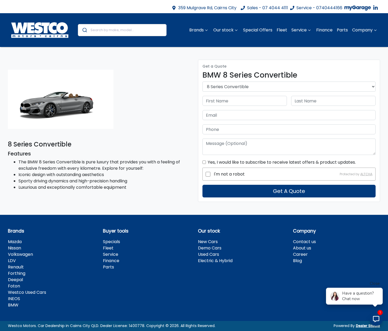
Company (362, 30)
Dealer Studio (368, 326)
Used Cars (208, 254)
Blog (297, 261)
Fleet (282, 30)
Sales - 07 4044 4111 (267, 8)
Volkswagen (20, 254)
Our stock (223, 30)
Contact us (304, 242)
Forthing (16, 273)
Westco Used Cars (27, 292)
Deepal (15, 280)
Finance (324, 30)
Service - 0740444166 (319, 8)
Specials (111, 242)
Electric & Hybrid (215, 261)
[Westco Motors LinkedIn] (376, 7)
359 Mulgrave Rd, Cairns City (207, 8)
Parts (342, 30)
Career (300, 254)
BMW (13, 305)
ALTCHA (366, 174)
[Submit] (84, 30)
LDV (12, 261)
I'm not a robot (229, 174)
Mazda (15, 242)
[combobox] (122, 30)
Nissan (14, 248)
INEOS (14, 299)
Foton (14, 286)
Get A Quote (289, 191)
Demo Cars (209, 248)
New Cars (208, 242)
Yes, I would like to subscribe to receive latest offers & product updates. (282, 162)
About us (302, 248)
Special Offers (257, 30)
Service (299, 30)
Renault (16, 267)
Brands (196, 30)
